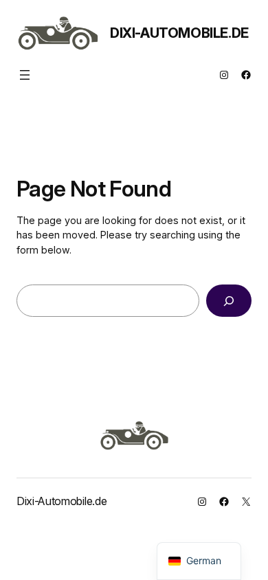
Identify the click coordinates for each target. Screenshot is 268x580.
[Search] (229, 301)
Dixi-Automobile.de (179, 33)
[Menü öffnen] (24, 75)
